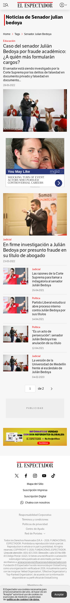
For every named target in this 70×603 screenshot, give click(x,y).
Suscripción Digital (35, 496)
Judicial (7, 239)
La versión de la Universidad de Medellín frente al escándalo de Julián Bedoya (49, 366)
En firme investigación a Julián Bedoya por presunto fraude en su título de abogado (34, 250)
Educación (9, 41)
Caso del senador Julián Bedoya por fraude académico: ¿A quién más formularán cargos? (34, 54)
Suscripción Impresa (35, 490)
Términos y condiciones (35, 519)
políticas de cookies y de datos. (23, 599)
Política (36, 298)
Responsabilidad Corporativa (35, 515)
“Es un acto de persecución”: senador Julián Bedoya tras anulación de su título (47, 337)
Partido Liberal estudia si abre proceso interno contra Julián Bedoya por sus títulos (49, 308)
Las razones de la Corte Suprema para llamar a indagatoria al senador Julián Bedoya (47, 279)
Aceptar (59, 594)
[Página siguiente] (51, 390)
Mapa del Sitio (35, 484)
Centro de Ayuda (35, 529)
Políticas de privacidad (35, 524)
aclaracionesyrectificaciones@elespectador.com (42, 562)
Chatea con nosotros (37, 502)
